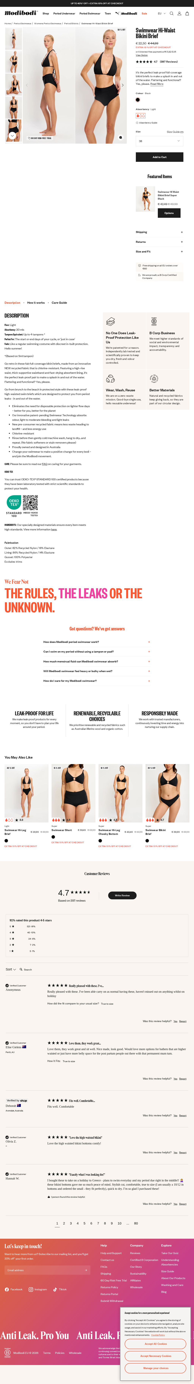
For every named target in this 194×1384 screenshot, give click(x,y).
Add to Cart (160, 157)
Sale (144, 13)
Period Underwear (64, 13)
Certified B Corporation (144, 1260)
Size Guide (167, 1271)
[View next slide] (12, 135)
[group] (78, 892)
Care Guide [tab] (59, 302)
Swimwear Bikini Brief (156, 831)
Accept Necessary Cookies (155, 1356)
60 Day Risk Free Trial (114, 1280)
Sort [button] (9, 969)
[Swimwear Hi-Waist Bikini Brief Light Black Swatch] (138, 100)
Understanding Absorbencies (170, 1262)
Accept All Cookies (156, 1343)
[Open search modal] (171, 13)
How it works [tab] (36, 302)
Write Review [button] (122, 895)
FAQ (44, 464)
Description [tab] (12, 302)
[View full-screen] (121, 137)
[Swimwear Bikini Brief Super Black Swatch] (147, 840)
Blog (164, 1292)
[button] (57, 1223)
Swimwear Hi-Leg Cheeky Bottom (109, 831)
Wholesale (136, 1287)
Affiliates (135, 1280)
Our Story (136, 1266)
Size (138, 131)
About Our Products (173, 1278)
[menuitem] (128, 13)
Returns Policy (109, 1287)
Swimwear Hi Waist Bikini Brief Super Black (168, 195)
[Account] (179, 13)
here (54, 529)
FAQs (104, 1266)
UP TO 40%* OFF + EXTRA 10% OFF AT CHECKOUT (97, 3)
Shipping (106, 1273)
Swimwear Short (62, 830)
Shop (46, 13)
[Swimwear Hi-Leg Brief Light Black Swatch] (6, 840)
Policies (59, 1353)
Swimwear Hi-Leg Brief (15, 831)
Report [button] (182, 1021)
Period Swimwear (90, 13)
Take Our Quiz (169, 1253)
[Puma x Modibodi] (128, 13)
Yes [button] (175, 1021)
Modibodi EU (21, 1353)
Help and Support (111, 1253)
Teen (108, 13)
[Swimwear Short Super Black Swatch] (53, 837)
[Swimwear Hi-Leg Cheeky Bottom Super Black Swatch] (100, 840)
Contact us (107, 1260)
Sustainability (138, 1273)
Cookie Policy (158, 1334)
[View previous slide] (12, 32)
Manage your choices (155, 1368)
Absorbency (142, 109)
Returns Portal (109, 1294)
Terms (47, 1353)
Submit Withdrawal (112, 1301)
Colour (139, 93)
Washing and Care (172, 1285)
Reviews (135, 1253)
